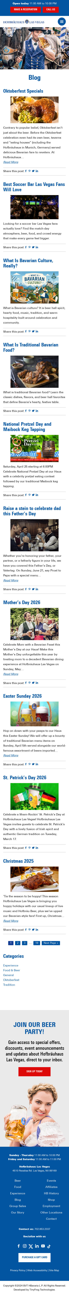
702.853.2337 (42, 1229)
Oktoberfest (11, 980)
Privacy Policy (17, 1270)
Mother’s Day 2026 (21, 602)
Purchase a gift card (34, 1257)
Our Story (17, 1212)
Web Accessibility (37, 1270)
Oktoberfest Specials (23, 91)
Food (17, 1187)
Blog (18, 1200)
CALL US (50, 9)
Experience (10, 965)
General (8, 975)
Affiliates (51, 1187)
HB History (51, 1193)
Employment (51, 1206)
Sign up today (34, 1071)
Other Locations (51, 1212)
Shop (51, 1200)
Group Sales (17, 1206)
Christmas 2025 (18, 861)
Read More (10, 162)
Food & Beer (11, 970)
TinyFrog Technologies (42, 1290)
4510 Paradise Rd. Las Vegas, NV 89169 (35, 1171)
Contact (51, 1219)
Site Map (54, 1270)
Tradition (9, 985)
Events (51, 1180)
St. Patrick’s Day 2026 (24, 778)
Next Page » (50, 943)
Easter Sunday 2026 (22, 696)
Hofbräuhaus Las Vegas (23, 21)
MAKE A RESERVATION (25, 9)
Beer (18, 1180)
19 (37, 943)
